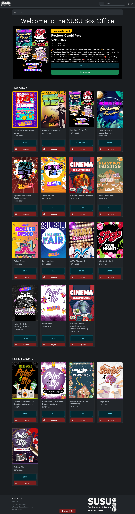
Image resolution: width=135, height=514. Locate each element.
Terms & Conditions (19, 504)
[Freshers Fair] (53, 240)
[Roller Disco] (25, 240)
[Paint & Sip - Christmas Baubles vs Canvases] (53, 380)
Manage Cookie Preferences (22, 507)
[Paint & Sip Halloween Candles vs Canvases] (25, 380)
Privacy (15, 501)
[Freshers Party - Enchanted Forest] (110, 109)
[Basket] (128, 4)
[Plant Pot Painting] (110, 175)
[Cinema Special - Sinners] (81, 175)
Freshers (18, 87)
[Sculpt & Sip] (110, 380)
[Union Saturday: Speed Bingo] (25, 109)
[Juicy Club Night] (110, 240)
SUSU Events (21, 358)
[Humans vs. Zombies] (53, 109)
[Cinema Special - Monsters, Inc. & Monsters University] (81, 303)
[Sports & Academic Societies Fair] (25, 175)
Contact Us (17, 498)
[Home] (6, 4)
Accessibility (68, 511)
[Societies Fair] (53, 175)
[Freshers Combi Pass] (67, 78)
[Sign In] (132, 4)
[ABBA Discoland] (81, 240)
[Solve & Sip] (25, 446)
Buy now (86, 72)
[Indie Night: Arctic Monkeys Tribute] (25, 303)
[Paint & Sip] (53, 303)
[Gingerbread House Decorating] (81, 380)
